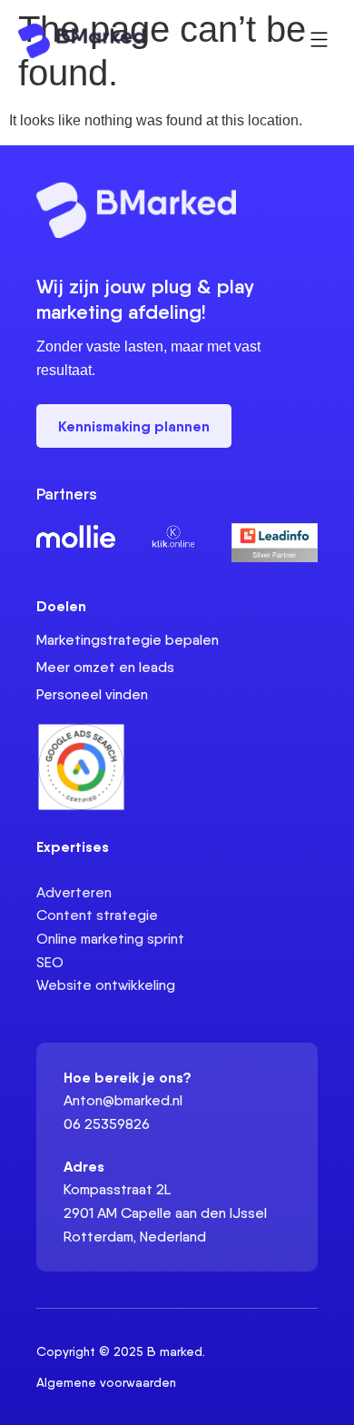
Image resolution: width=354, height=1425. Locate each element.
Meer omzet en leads (105, 667)
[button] (319, 41)
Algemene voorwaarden (106, 1382)
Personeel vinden (92, 694)
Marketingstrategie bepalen (127, 639)
